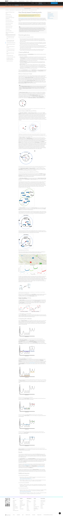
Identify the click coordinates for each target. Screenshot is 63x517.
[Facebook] (6, 504)
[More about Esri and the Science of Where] (7, 500)
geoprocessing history (41, 466)
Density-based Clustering (23, 18)
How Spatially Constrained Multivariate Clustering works (10, 59)
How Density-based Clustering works (11, 42)
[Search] (53, 1)
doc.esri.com (22, 6)
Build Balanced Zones (8, 14)
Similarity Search (8, 29)
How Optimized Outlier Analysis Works (10, 53)
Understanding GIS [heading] (29, 498)
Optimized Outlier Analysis (9, 27)
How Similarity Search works (10, 55)
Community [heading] (21, 498)
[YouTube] (9, 505)
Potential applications (50, 13)
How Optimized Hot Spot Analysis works (11, 51)
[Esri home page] (6, 1)
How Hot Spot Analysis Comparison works (11, 44)
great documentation (32, 362)
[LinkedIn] (9, 504)
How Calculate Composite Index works (10, 38)
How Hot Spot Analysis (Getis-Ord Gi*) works (10, 47)
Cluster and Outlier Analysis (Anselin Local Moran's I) (10, 18)
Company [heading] (35, 498)
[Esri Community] (6, 505)
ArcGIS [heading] (13, 498)
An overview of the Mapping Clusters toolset (10, 12)
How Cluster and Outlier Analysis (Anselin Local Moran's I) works (10, 41)
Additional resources (50, 18)
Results (49, 17)
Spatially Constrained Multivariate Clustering (9, 33)
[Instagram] (7, 505)
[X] (7, 504)
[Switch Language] (55, 1)
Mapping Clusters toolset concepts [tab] (10, 34)
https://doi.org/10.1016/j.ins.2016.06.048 (25, 491)
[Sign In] (57, 1)
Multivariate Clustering (8, 24)
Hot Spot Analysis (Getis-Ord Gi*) (9, 21)
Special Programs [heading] (43, 498)
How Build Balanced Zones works (10, 36)
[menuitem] (16, 500)
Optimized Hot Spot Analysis (9, 26)
